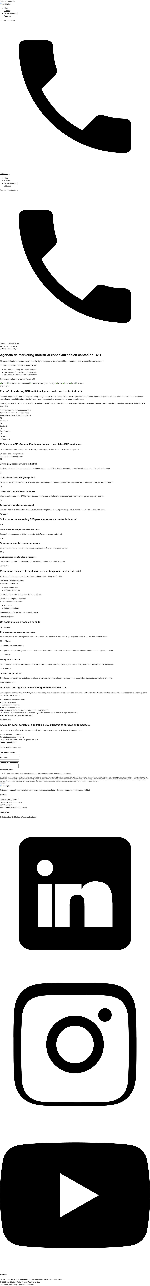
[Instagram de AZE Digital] (75, 1119)
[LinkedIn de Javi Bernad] (75, 968)
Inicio (6, 8)
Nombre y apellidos (8, 742)
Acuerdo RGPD (6, 770)
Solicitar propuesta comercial (12, 365)
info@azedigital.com (19, 807)
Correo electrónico (8, 752)
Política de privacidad (8, 1285)
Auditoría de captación (45, 1279)
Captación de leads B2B (9, 1279)
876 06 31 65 (5, 807)
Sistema (7, 11)
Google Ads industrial (27, 1279)
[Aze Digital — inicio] (5, 4)
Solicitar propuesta (7, 20)
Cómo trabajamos (9, 702)
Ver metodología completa (11, 456)
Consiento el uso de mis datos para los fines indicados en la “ (38, 774)
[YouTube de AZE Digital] (75, 1270)
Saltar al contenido (7, 1)
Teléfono (4, 758)
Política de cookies (26, 1285)
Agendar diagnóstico (9, 190)
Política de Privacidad (62, 774)
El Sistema (4, 817)
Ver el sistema (30, 365)
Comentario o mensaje (9, 763)
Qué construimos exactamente (13, 700)
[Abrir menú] (8, 174)
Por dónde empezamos (11, 707)
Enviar (3, 783)
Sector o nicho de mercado (11, 747)
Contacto (32, 817)
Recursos (7, 16)
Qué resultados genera (10, 705)
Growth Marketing (11, 13)
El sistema (58, 1279)
